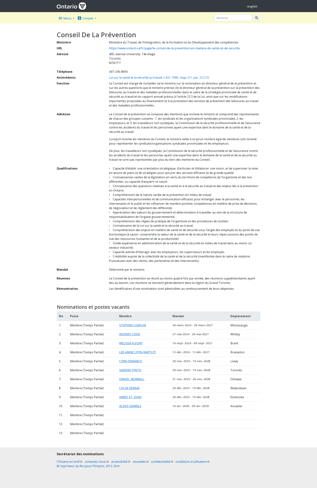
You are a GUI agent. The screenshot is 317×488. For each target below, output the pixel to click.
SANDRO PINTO (130, 370)
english (252, 6)
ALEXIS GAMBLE (130, 406)
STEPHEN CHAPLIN (132, 325)
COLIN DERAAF (129, 388)
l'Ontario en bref (69, 462)
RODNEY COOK (129, 334)
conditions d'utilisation (192, 462)
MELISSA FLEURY (131, 343)
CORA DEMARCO (130, 361)
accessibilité (120, 462)
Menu (65, 18)
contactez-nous (97, 462)
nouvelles (140, 462)
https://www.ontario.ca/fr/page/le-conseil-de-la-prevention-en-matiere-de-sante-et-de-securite (174, 48)
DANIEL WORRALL (131, 379)
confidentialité (162, 462)
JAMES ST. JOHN (130, 397)
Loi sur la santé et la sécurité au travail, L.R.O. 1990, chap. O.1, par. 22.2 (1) (159, 77)
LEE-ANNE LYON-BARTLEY (137, 352)
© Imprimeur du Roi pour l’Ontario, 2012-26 (88, 466)
